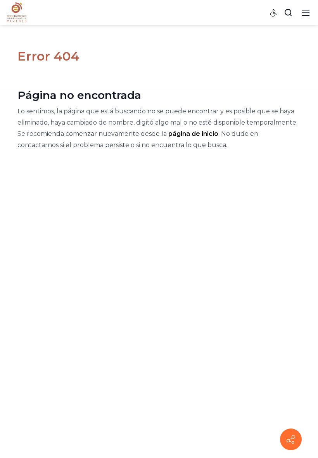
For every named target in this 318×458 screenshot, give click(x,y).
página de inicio (193, 133)
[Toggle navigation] (305, 12)
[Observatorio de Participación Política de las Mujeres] (17, 12)
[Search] (288, 12)
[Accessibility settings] (274, 12)
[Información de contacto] (291, 439)
